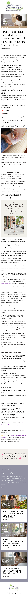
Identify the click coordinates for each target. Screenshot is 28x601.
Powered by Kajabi (14, 597)
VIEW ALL (4, 487)
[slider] (12, 27)
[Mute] (19, 27)
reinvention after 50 (6, 48)
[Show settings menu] (22, 27)
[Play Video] (2, 27)
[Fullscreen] (25, 27)
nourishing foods (6, 283)
